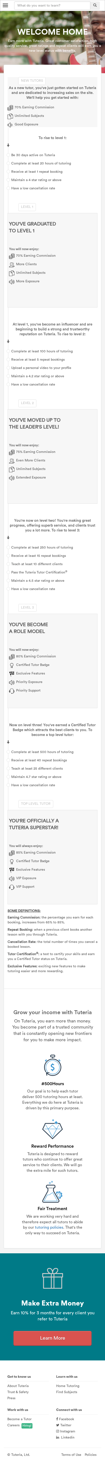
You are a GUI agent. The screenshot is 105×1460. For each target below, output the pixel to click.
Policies (90, 1455)
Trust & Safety (18, 1392)
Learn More (52, 1338)
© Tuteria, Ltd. (18, 1455)
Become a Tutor (19, 1419)
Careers (13, 1425)
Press (11, 1398)
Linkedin (66, 1437)
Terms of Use (71, 1455)
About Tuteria (18, 1386)
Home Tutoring (67, 1386)
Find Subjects (66, 1392)
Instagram (67, 1431)
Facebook (66, 1419)
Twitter (65, 1425)
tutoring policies (49, 1227)
